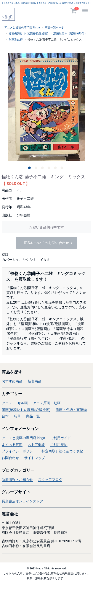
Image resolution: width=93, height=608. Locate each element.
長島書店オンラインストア (22, 501)
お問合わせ (10, 458)
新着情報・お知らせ (17, 479)
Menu (85, 8)
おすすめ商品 (12, 381)
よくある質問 (12, 445)
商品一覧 (33, 416)
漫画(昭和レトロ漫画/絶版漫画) (26, 410)
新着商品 (35, 381)
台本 (5, 416)
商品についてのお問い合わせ (46, 243)
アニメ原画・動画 (47, 403)
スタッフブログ (50, 479)
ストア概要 (36, 445)
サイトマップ (34, 458)
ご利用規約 (58, 445)
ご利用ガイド (60, 438)
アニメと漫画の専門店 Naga (23, 438)
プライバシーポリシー (19, 451)
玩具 (17, 416)
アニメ (7, 403)
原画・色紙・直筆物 (71, 410)
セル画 (22, 403)
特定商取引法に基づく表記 (62, 451)
